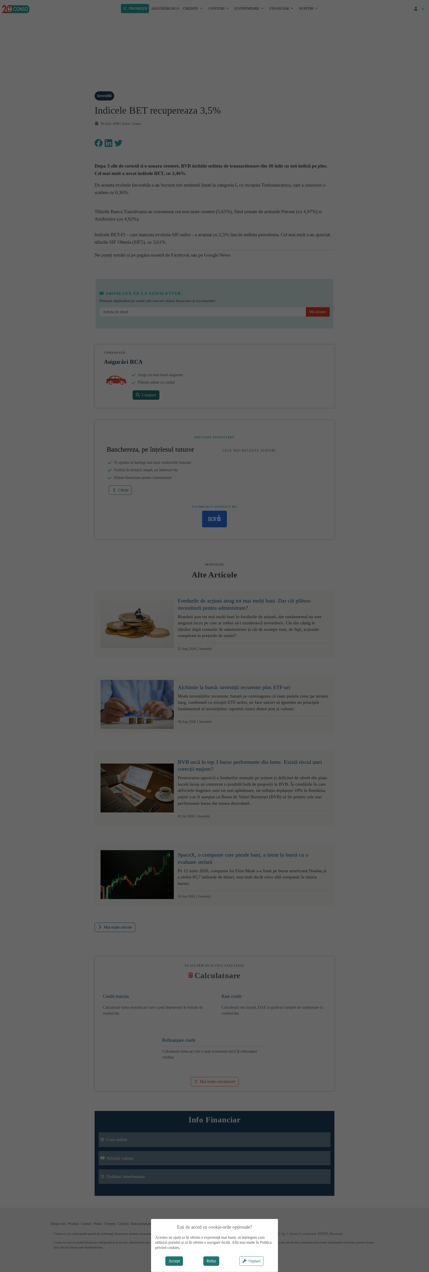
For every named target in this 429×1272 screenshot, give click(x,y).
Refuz (211, 1261)
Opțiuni (254, 1261)
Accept (174, 1261)
